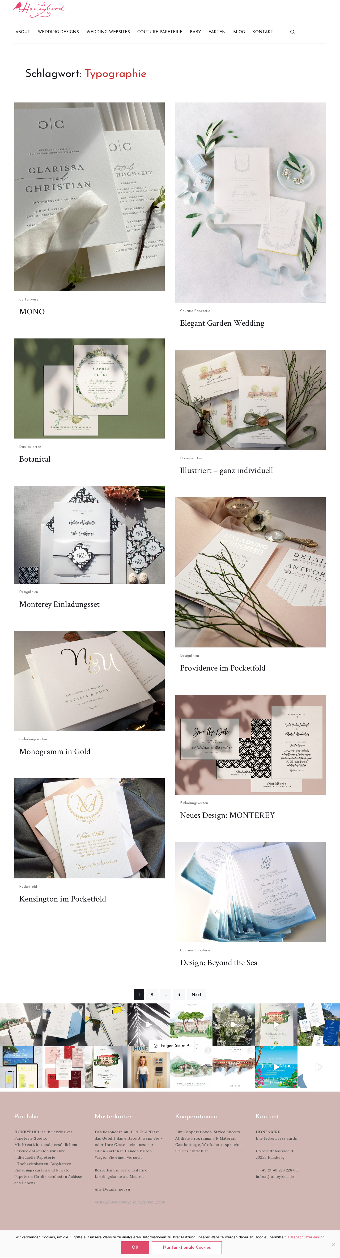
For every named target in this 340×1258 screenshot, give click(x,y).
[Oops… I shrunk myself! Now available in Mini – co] (149, 1067)
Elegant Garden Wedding (222, 323)
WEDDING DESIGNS (58, 32)
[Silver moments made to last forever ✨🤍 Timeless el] (149, 1024)
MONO (32, 311)
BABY (195, 32)
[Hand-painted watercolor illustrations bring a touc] (191, 1024)
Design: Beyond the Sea (218, 962)
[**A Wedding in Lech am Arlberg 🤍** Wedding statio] (21, 1024)
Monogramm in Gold (55, 751)
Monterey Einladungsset (59, 604)
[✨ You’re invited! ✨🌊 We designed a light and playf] (21, 1067)
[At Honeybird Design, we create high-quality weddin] (63, 1067)
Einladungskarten (33, 739)
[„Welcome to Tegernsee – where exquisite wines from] (319, 1067)
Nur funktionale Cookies (187, 1248)
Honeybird (38, 9)
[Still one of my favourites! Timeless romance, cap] (106, 1067)
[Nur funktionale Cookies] (333, 1244)
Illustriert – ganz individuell (226, 470)
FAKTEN (217, 32)
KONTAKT (262, 32)
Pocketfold (28, 886)
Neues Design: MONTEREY (227, 815)
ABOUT (22, 32)
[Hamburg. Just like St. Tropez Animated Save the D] (276, 1067)
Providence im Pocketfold (223, 668)
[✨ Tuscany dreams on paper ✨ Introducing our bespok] (276, 1024)
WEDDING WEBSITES (108, 32)
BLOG (239, 32)
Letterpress (28, 299)
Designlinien (28, 592)
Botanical (34, 459)
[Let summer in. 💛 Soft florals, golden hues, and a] (233, 1024)
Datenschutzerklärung (306, 1237)
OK (135, 1248)
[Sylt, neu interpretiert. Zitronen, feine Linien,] (106, 1024)
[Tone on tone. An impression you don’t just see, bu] (63, 1024)
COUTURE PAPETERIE (159, 32)
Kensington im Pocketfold (62, 899)
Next (197, 995)
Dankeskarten (30, 447)
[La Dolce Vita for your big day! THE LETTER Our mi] (319, 1024)
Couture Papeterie (195, 311)
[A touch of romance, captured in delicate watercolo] (191, 1067)
